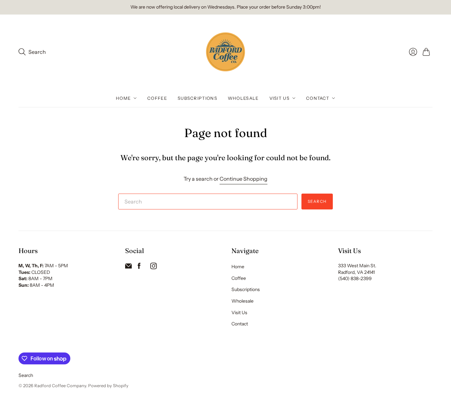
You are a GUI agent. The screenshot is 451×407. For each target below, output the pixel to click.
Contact (317, 98)
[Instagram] (153, 267)
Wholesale (243, 98)
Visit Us (279, 98)
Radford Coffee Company (60, 385)
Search (317, 201)
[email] (128, 267)
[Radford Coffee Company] (225, 51)
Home (123, 98)
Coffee (157, 98)
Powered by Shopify (108, 385)
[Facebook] (139, 267)
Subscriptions (197, 98)
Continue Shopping (243, 178)
